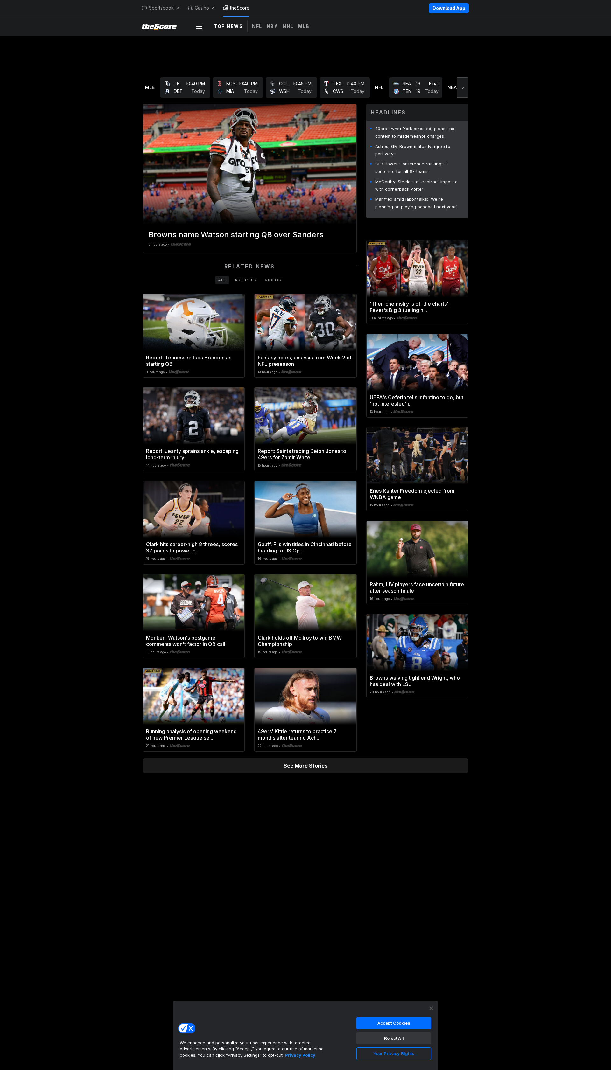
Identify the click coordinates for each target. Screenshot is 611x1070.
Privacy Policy (300, 1055)
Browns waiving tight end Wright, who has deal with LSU (415, 681)
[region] (305, 1035)
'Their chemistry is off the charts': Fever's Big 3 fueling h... (410, 307)
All (222, 279)
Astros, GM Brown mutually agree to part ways (412, 150)
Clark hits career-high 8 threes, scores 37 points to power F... (192, 547)
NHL (288, 26)
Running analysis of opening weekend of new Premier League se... (191, 734)
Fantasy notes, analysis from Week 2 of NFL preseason (305, 360)
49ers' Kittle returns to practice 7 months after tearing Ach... (297, 734)
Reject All (394, 1038)
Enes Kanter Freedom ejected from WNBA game (412, 494)
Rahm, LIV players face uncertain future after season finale (417, 587)
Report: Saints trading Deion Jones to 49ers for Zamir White (302, 454)
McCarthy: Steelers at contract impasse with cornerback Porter (416, 185)
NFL (257, 26)
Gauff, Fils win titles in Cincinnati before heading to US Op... (305, 547)
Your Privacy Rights (393, 1053)
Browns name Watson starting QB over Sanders (236, 234)
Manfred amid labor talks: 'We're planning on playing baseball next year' (416, 203)
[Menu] (199, 26)
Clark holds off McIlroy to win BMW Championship (300, 641)
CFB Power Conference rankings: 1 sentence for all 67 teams (411, 167)
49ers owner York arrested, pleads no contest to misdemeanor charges (415, 132)
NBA (272, 26)
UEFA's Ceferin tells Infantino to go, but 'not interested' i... (416, 400)
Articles (245, 279)
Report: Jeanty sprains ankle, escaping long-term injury (192, 454)
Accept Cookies (394, 1022)
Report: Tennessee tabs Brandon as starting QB (188, 360)
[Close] (431, 1008)
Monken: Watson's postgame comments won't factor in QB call (185, 641)
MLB (304, 26)
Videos (273, 279)
